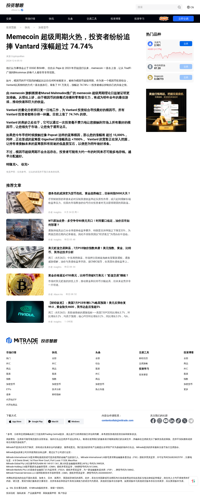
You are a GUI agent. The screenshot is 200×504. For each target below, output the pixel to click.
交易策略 (143, 363)
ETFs (8, 389)
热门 (8, 358)
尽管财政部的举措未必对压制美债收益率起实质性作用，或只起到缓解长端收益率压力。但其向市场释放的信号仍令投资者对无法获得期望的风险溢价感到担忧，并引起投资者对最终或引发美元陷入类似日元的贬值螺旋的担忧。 (89, 201)
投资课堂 (143, 374)
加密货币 (43, 27)
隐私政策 (21, 492)
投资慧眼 (11, 27)
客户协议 (62, 492)
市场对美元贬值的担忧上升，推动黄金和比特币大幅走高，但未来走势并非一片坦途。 (89, 282)
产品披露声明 (34, 492)
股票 (8, 373)
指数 (8, 379)
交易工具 (92, 18)
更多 (186, 389)
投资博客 (116, 18)
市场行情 (30, 18)
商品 (8, 368)
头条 (70, 18)
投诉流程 (10, 492)
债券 (8, 394)
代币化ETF (11, 399)
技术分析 (56, 389)
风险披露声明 (49, 492)
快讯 (51, 18)
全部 (54, 358)
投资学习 (139, 18)
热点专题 (99, 389)
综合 (97, 363)
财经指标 (56, 394)
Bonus (163, 18)
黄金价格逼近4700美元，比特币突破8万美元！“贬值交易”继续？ (88, 275)
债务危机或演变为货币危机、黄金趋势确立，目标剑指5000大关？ (89, 193)
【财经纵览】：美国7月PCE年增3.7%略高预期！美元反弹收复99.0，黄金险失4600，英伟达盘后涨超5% (87, 305)
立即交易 (183, 18)
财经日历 (143, 358)
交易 (186, 43)
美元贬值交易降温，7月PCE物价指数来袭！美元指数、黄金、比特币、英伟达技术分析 (89, 250)
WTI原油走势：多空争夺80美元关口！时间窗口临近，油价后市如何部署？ (89, 223)
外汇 (8, 363)
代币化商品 (11, 404)
